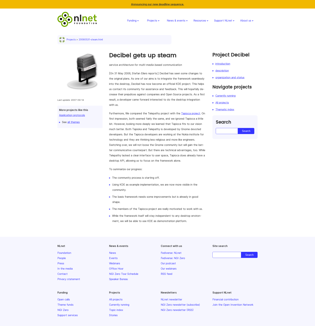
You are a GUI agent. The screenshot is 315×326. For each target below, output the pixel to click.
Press (60, 263)
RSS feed (166, 273)
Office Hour (116, 268)
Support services (67, 315)
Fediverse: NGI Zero (173, 258)
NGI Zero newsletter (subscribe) (180, 304)
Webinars (114, 263)
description (222, 70)
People (61, 258)
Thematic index (224, 109)
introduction (222, 63)
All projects (222, 102)
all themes (73, 122)
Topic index (116, 310)
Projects (152, 20)
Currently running (225, 95)
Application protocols (72, 115)
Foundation (64, 252)
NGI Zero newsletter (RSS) (177, 310)
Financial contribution (225, 299)
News (112, 252)
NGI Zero (63, 310)
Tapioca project (190, 113)
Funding (131, 20)
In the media (65, 268)
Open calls (63, 299)
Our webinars (169, 268)
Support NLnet (223, 20)
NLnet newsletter (171, 299)
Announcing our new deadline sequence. (157, 4)
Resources (199, 20)
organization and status (229, 77)
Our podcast (168, 263)
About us (245, 20)
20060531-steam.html (91, 39)
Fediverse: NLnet (171, 252)
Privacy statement (68, 279)
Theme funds (65, 304)
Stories (113, 315)
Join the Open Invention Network (232, 304)
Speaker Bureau (118, 279)
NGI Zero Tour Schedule (123, 273)
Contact (62, 273)
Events (113, 258)
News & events (176, 20)
